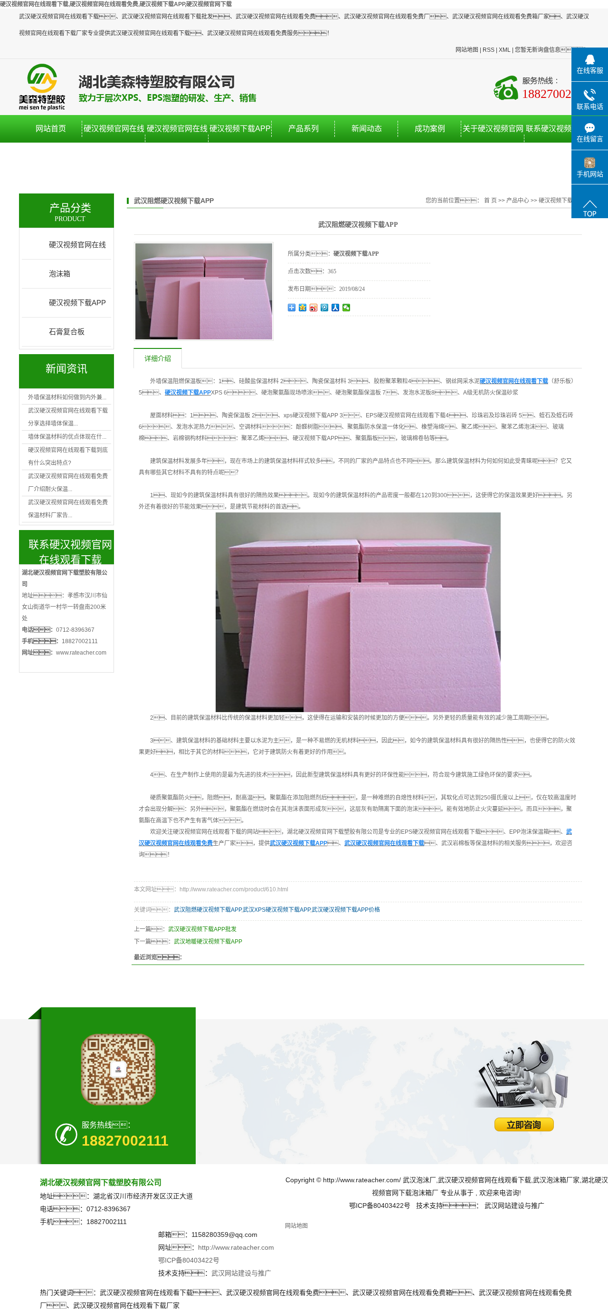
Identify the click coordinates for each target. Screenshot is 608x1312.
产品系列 (303, 129)
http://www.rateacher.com (236, 1247)
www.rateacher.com (81, 652)
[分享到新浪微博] (314, 307)
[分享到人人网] (336, 307)
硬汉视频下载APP (240, 129)
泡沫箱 (59, 274)
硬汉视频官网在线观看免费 (177, 142)
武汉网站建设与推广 (241, 1273)
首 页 (490, 200)
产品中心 (517, 200)
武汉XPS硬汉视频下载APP (276, 910)
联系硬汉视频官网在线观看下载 (556, 142)
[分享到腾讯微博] (325, 307)
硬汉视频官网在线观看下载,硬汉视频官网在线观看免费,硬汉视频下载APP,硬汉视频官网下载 (116, 4)
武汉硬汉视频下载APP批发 (202, 929)
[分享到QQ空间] (303, 307)
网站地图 (467, 50)
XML (505, 50)
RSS (488, 50)
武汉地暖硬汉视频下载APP (208, 941)
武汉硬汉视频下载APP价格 (346, 910)
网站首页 (51, 129)
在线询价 (314, 329)
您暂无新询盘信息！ (552, 50)
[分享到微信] (346, 307)
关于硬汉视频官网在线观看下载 (493, 142)
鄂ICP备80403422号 (188, 1260)
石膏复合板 (67, 332)
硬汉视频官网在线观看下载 (114, 142)
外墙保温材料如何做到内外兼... (67, 397)
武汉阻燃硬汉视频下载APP (207, 910)
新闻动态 (367, 129)
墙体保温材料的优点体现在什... (67, 437)
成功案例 (430, 129)
